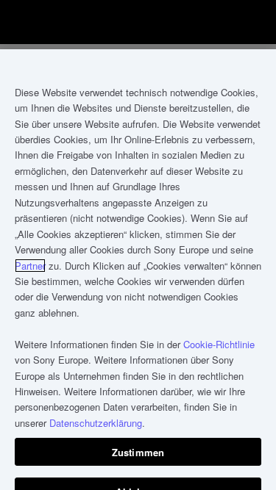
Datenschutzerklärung (95, 423)
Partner (30, 266)
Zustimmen (138, 452)
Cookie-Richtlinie (219, 344)
